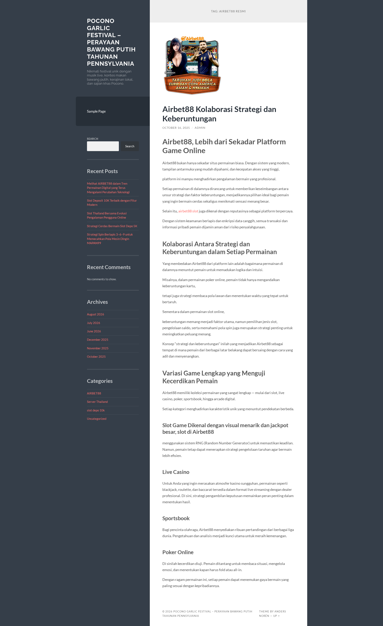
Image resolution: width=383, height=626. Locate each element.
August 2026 (95, 314)
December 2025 (97, 339)
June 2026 (94, 331)
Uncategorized (96, 418)
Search (92, 138)
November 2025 (98, 348)
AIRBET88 (94, 393)
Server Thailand (97, 401)
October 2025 (96, 356)
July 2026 (93, 323)
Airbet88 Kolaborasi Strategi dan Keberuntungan (219, 113)
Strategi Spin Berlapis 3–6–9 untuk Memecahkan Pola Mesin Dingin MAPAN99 (110, 239)
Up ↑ (276, 615)
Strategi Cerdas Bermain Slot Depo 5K (112, 226)
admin (200, 127)
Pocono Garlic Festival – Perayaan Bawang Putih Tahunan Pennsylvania (111, 42)
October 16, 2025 (176, 127)
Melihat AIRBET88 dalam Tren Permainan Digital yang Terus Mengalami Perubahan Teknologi (108, 188)
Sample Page (96, 111)
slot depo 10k (96, 410)
